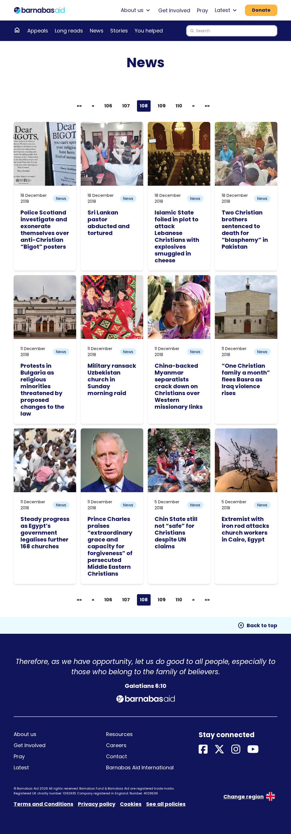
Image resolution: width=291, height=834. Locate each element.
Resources (119, 734)
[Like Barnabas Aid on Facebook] (203, 749)
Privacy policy (96, 804)
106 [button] (108, 106)
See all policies (166, 804)
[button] (93, 106)
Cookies (131, 804)
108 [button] (144, 106)
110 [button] (179, 106)
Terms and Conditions (43, 804)
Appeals (37, 30)
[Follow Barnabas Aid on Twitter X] (219, 749)
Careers (116, 745)
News (96, 30)
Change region (243, 796)
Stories (119, 30)
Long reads (69, 30)
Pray (202, 10)
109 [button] (162, 106)
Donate (261, 10)
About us (25, 734)
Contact (116, 756)
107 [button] (126, 106)
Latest (21, 767)
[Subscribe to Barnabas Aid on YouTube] (253, 749)
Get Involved (174, 10)
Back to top (257, 625)
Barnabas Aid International (140, 767)
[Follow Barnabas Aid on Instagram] (235, 749)
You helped (149, 30)
